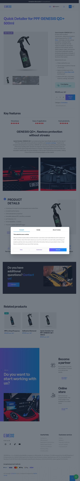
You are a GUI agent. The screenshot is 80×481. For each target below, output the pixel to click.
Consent (21, 230)
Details (38, 230)
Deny (21, 249)
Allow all (58, 249)
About (57, 230)
